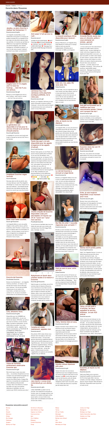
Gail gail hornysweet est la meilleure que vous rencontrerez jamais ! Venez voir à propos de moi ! (91, 108)
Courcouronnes (35, 414)
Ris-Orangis (9, 418)
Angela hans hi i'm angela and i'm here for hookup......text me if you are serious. (16, 87)
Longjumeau (83, 418)
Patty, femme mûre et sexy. (66, 322)
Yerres (57, 410)
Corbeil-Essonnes (36, 422)
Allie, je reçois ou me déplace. (64, 122)
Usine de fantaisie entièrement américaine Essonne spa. (15, 365)
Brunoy (8, 408)
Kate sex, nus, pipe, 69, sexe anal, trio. (65, 84)
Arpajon (8, 422)
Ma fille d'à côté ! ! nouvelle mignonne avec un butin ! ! (66, 224)
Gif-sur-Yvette (59, 412)
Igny (32, 416)
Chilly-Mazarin (59, 416)
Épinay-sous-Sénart (61, 418)
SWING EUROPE (10, 2)
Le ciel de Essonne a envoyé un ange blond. (65, 172)
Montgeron (83, 410)
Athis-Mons (58, 422)
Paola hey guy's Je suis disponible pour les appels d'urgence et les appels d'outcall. (41, 144)
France (14, 5)
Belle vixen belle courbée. (16, 219)
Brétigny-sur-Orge (85, 412)
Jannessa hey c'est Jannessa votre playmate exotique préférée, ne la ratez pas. (41, 94)
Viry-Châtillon (35, 418)
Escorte (8, 5)
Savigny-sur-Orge (85, 416)
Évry (7, 410)
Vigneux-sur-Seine (36, 412)
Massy (57, 408)
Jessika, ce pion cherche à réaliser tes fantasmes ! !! (17, 29)
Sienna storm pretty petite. (90, 248)
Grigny (8, 416)
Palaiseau (8, 420)
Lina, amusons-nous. (14, 312)
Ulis (56, 420)
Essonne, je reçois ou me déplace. (90, 369)
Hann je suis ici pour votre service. (66, 269)
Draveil (8, 412)
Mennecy (8, 414)
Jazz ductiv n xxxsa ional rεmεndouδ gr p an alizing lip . (41, 383)
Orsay (32, 424)
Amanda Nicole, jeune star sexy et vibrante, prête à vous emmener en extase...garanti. (90, 39)
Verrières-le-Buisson (37, 408)
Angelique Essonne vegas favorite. (16, 175)
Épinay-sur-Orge (10, 424)
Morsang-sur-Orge (60, 424)
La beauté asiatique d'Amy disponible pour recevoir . (66, 37)
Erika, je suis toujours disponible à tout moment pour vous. (90, 195)
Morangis (58, 414)
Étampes (33, 420)
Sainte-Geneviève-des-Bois (88, 414)
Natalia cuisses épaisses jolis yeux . (65, 365)
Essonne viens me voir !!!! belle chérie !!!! (90, 148)
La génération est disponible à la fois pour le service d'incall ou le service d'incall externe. (17, 128)
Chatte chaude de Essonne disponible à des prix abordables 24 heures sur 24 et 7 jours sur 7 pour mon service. (42, 216)
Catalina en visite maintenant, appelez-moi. (41, 328)
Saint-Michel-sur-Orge (37, 410)
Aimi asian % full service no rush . (42, 35)
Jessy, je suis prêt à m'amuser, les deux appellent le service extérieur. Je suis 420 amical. (88, 310)
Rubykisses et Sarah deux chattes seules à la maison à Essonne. (42, 278)
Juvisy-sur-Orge (84, 408)
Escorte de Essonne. (14, 277)
